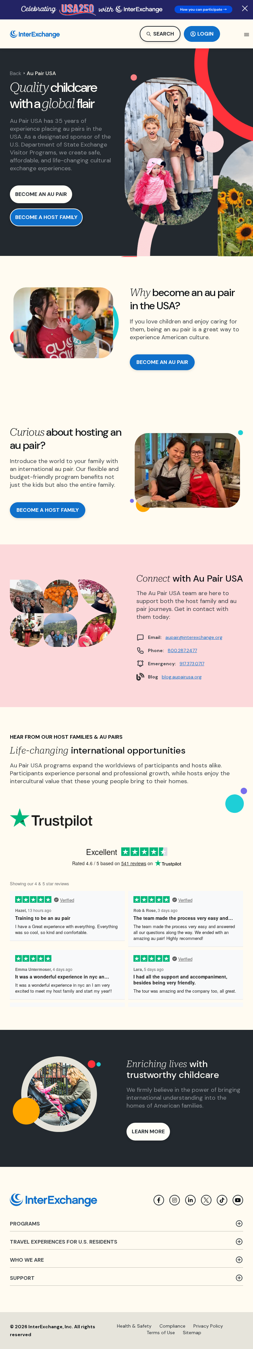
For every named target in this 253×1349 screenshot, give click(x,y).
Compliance (172, 1326)
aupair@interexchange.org (193, 637)
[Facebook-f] (159, 1200)
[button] (246, 34)
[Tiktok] (222, 1200)
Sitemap (192, 1332)
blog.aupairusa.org (182, 677)
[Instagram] (174, 1200)
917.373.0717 (192, 664)
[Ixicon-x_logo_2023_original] (206, 1200)
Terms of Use (161, 1332)
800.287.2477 (182, 650)
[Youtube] (238, 1200)
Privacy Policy (208, 1326)
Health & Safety (134, 1326)
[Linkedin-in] (190, 1200)
